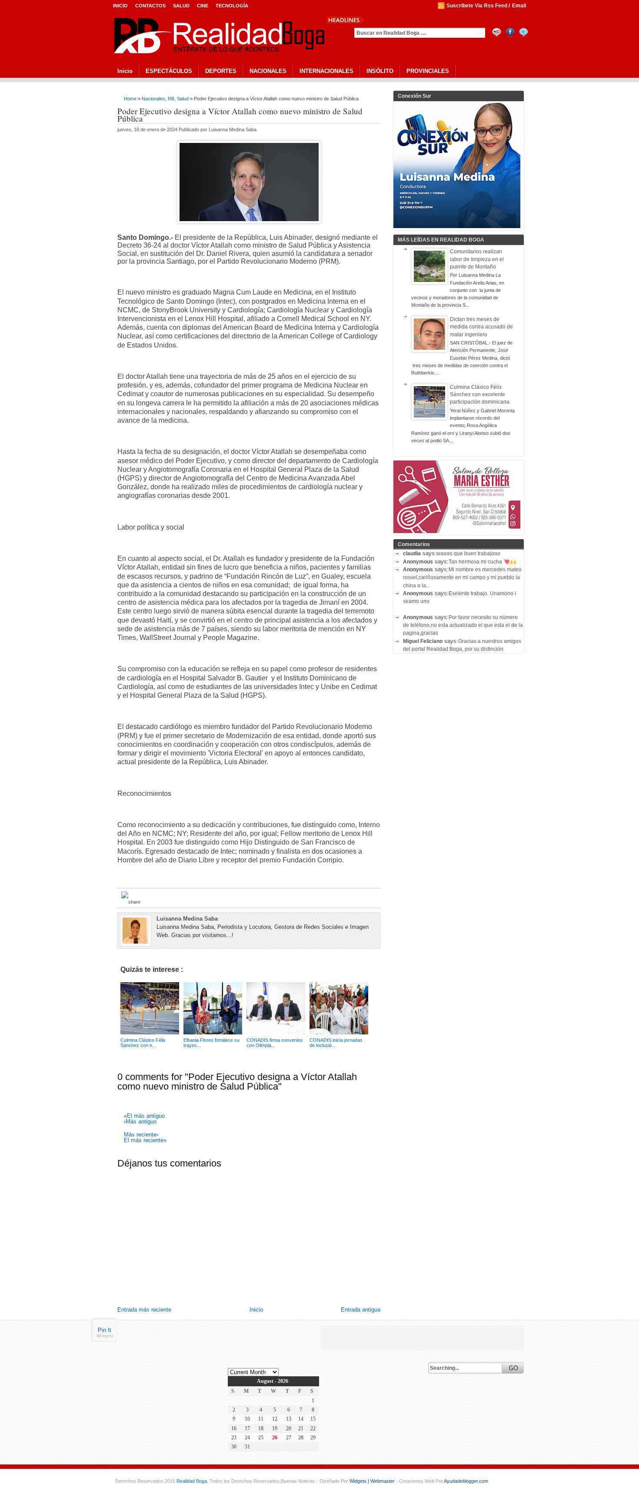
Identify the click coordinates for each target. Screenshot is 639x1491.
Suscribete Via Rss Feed (476, 6)
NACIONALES (268, 71)
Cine (202, 5)
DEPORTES (220, 71)
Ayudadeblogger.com (466, 1481)
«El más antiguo (144, 1116)
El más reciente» (145, 1140)
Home (130, 98)
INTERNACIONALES (326, 71)
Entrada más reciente (144, 1309)
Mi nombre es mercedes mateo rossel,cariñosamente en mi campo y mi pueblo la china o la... (462, 578)
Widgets (105, 1335)
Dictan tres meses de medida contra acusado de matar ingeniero (481, 327)
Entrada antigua (360, 1309)
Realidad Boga (191, 1481)
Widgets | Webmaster (372, 1481)
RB (171, 98)
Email (519, 6)
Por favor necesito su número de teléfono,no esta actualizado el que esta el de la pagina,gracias (463, 625)
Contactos (150, 5)
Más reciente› (141, 1135)
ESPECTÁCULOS (169, 71)
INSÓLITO (379, 71)
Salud (181, 5)
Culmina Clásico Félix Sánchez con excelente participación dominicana (479, 394)
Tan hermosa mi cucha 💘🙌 (482, 562)
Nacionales (153, 98)
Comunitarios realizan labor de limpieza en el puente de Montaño (477, 259)
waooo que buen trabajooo (468, 553)
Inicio (120, 5)
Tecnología (232, 5)
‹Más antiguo (140, 1122)
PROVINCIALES (427, 71)
